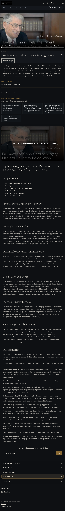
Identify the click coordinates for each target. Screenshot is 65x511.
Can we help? (8, 61)
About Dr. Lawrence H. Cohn (10, 84)
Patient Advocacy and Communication (18, 188)
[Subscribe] (59, 453)
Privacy (3, 504)
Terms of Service (6, 506)
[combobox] (32, 8)
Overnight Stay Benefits (13, 186)
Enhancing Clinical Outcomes (15, 196)
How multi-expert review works (11, 93)
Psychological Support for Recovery (18, 183)
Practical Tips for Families (14, 193)
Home (3, 51)
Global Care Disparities (13, 191)
